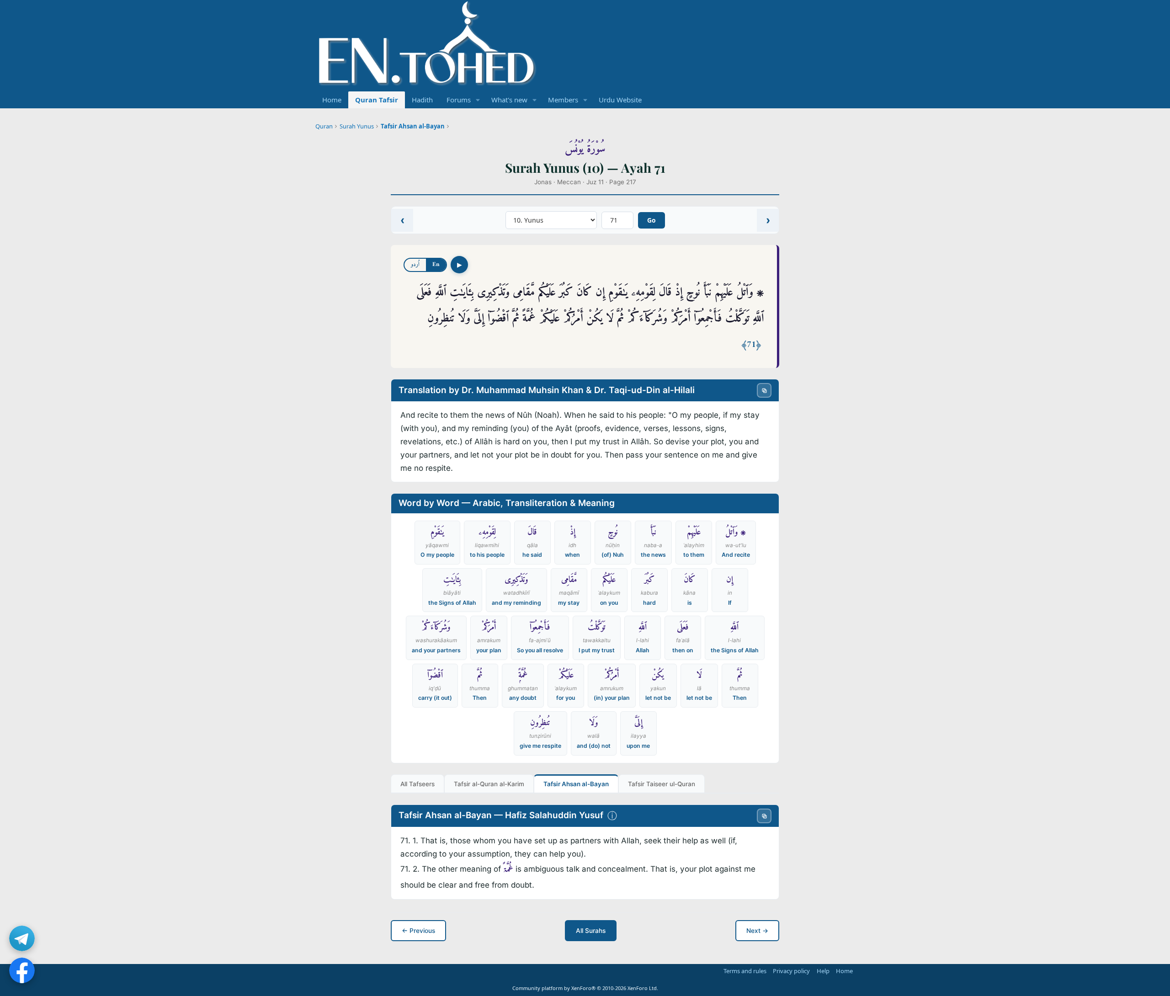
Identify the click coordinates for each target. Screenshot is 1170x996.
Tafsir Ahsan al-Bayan (413, 126)
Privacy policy (791, 971)
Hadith (422, 99)
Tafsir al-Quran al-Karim (489, 784)
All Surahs (591, 930)
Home (331, 99)
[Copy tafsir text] (764, 816)
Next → (757, 930)
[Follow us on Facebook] (22, 970)
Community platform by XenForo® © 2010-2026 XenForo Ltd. (585, 988)
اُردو (415, 264)
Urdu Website (620, 99)
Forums (459, 99)
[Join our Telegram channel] (22, 938)
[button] (478, 99)
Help (823, 971)
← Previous (418, 930)
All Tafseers (417, 784)
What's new (509, 99)
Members (563, 99)
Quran (324, 126)
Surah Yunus (357, 126)
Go (651, 220)
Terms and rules (744, 971)
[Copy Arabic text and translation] (764, 390)
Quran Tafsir (376, 99)
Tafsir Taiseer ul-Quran (661, 784)
